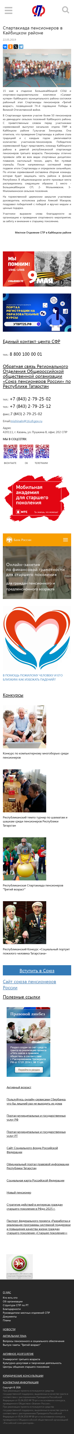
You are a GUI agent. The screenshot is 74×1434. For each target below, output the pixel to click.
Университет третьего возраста (21, 1359)
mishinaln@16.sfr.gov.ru (26, 421)
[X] (15, 46)
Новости (9, 1329)
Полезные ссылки (21, 997)
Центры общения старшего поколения (26, 1366)
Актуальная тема (14, 1336)
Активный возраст (19, 1087)
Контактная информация (21, 1382)
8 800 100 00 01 (25, 354)
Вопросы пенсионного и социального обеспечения (33, 1341)
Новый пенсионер (19, 1192)
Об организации (13, 1301)
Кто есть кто (10, 1297)
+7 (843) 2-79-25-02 (29, 399)
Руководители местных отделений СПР (26, 1312)
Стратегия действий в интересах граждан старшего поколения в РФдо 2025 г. (35, 1206)
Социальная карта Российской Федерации (35, 1180)
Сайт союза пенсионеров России (29, 984)
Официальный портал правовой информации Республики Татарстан (38, 1166)
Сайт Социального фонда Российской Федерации (32, 1150)
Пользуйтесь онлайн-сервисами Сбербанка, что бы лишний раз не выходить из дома (36, 1101)
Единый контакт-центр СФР (31, 341)
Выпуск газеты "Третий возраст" (22, 1345)
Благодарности (12, 1309)
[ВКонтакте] (5, 46)
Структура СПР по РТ (15, 1305)
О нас (7, 1292)
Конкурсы (13, 695)
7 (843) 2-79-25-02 (26, 413)
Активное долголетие (18, 1354)
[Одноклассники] (10, 46)
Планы (7, 1320)
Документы (10, 1316)
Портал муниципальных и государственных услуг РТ (36, 1134)
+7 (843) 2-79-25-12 (29, 406)
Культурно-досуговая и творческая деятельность (32, 1363)
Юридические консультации (23, 1376)
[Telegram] (21, 46)
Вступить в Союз (37, 970)
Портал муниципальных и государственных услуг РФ (36, 1117)
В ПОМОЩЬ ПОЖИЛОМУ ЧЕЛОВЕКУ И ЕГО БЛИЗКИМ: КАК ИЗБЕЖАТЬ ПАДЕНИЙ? (33, 677)
